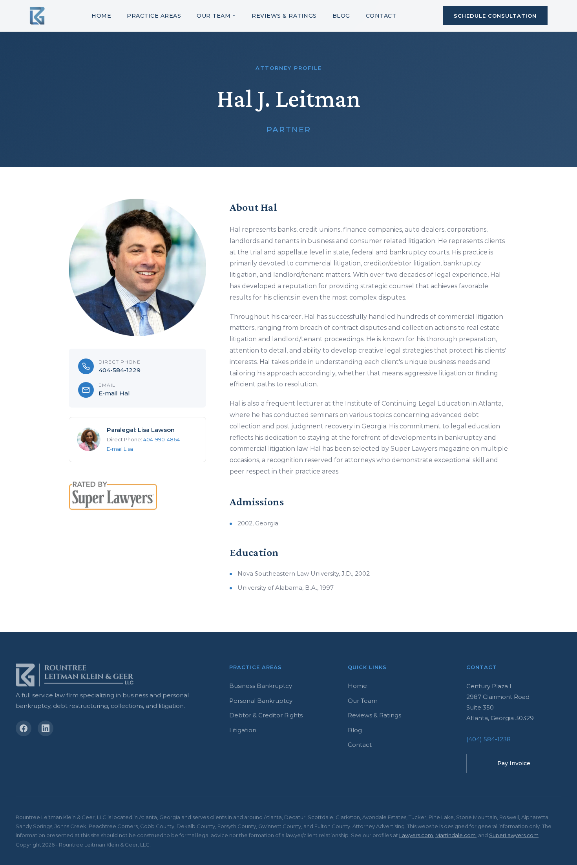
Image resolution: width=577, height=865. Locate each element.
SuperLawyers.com (514, 835)
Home (101, 15)
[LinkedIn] (45, 728)
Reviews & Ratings (284, 15)
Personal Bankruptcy (260, 700)
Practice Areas (154, 15)
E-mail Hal (114, 393)
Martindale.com (455, 835)
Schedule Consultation (495, 16)
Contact (381, 15)
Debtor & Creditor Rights (266, 715)
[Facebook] (23, 728)
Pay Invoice (513, 763)
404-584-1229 (120, 370)
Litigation (242, 730)
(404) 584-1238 (488, 739)
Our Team (213, 15)
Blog (341, 15)
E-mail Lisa (120, 449)
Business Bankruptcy (260, 685)
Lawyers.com (416, 835)
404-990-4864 (161, 439)
